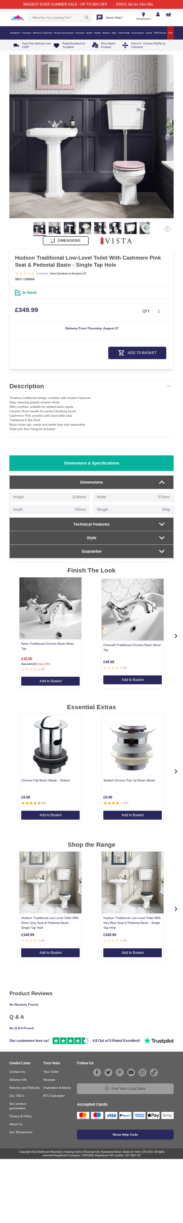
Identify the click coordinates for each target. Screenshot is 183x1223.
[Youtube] (131, 1072)
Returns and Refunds (24, 1087)
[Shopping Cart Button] (168, 14)
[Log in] (158, 14)
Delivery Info (18, 1079)
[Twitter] (108, 1072)
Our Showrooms (20, 1132)
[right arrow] (167, 229)
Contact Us (17, 1071)
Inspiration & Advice (57, 1087)
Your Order (51, 1071)
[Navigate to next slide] (175, 636)
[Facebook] (97, 1072)
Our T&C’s (16, 1095)
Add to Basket (51, 681)
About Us (15, 1124)
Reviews (49, 1079)
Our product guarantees (17, 1106)
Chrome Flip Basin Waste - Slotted (45, 780)
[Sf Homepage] (17, 17)
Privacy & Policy (20, 1116)
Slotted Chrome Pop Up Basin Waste (129, 780)
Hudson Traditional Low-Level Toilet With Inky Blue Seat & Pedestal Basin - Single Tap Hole (132, 922)
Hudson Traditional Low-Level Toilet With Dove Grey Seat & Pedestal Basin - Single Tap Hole (50, 922)
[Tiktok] (153, 1072)
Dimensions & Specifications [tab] (91, 463)
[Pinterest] (119, 1072)
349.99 (26, 309)
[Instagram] (142, 1072)
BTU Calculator (54, 1095)
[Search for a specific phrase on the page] (86, 17)
